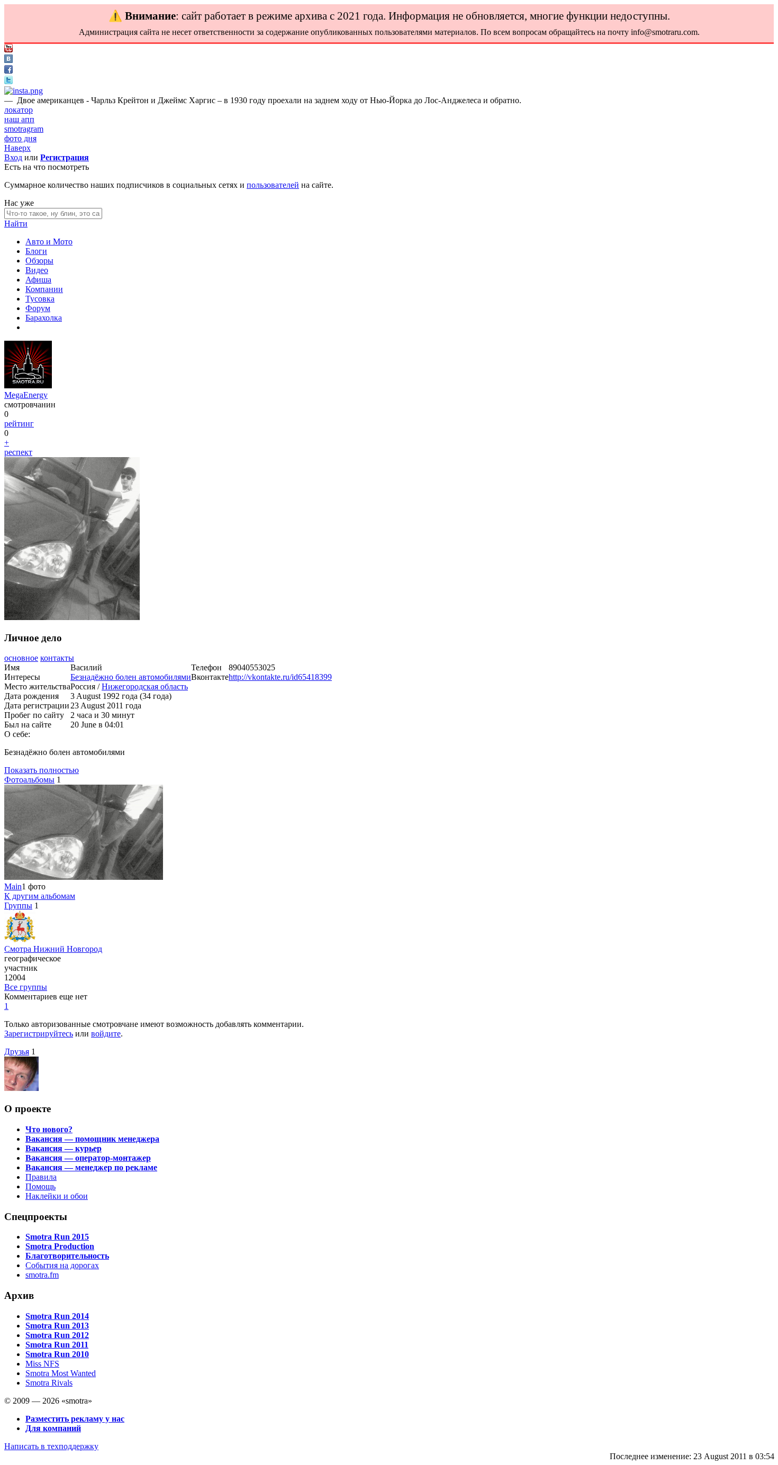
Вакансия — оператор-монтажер (88, 1157)
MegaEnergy (26, 394)
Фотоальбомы (29, 779)
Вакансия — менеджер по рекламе (91, 1167)
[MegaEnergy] (28, 385)
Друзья (16, 1051)
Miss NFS (42, 1363)
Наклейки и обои (56, 1195)
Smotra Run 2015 (57, 1236)
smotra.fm (42, 1274)
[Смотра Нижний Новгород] (19, 939)
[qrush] (21, 1088)
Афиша (38, 279)
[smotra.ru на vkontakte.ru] (8, 60)
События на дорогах (62, 1265)
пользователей (273, 184)
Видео (36, 270)
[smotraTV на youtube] (8, 49)
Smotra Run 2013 (57, 1325)
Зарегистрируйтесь (38, 1033)
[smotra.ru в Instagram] (23, 90)
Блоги (36, 251)
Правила (41, 1176)
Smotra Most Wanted (60, 1373)
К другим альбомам (39, 895)
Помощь (40, 1186)
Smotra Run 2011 (56, 1344)
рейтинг (19, 423)
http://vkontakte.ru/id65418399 (280, 676)
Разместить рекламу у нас (74, 1418)
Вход (13, 157)
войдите (106, 1033)
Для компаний (53, 1428)
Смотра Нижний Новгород (53, 948)
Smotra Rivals (49, 1382)
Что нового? (49, 1129)
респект (18, 452)
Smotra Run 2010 (57, 1354)
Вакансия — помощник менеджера (92, 1138)
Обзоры (39, 260)
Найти (16, 223)
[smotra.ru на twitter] (8, 81)
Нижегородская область (145, 686)
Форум (37, 308)
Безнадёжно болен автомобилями (130, 676)
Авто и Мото (49, 241)
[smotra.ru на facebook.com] (8, 70)
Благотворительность (67, 1255)
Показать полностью (41, 770)
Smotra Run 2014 (57, 1316)
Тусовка (40, 298)
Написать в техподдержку (51, 1446)
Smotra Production (59, 1246)
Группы (18, 905)
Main (13, 886)
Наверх (17, 147)
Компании (44, 289)
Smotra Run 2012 (57, 1335)
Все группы (25, 986)
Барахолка (43, 317)
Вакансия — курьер (63, 1148)
